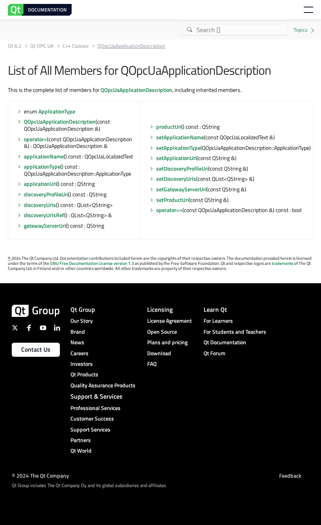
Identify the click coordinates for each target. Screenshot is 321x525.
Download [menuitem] (159, 353)
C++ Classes (75, 46)
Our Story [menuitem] (81, 320)
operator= (35, 139)
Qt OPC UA (42, 46)
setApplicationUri (176, 158)
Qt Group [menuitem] (82, 309)
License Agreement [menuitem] (169, 320)
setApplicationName (180, 137)
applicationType (42, 166)
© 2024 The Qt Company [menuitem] (40, 475)
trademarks (282, 263)
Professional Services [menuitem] (95, 408)
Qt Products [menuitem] (84, 374)
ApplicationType (56, 111)
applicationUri (40, 184)
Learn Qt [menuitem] (215, 309)
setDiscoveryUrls (176, 178)
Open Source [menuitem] (162, 331)
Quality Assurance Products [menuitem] (102, 385)
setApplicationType (178, 148)
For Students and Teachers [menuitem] (235, 331)
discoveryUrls (40, 205)
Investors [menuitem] (81, 364)
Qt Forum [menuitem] (214, 353)
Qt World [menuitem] (81, 450)
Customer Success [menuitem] (92, 418)
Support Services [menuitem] (90, 429)
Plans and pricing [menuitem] (167, 342)
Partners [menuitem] (80, 440)
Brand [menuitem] (77, 331)
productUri (168, 126)
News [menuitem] (77, 342)
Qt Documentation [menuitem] (225, 342)
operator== (169, 210)
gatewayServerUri (45, 225)
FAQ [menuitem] (152, 364)
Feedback (290, 475)
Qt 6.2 (14, 46)
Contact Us (35, 349)
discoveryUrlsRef (44, 215)
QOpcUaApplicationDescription (136, 90)
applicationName (44, 156)
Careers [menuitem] (79, 353)
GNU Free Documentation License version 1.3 (92, 263)
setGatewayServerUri (181, 189)
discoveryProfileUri (46, 194)
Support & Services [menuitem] (96, 396)
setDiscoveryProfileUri (182, 168)
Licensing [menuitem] (160, 309)
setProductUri (172, 200)
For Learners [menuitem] (218, 320)
